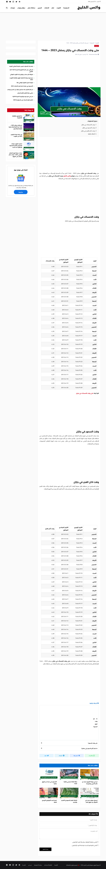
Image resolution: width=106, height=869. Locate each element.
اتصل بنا (24, 865)
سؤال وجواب (21, 7)
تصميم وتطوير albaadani (72, 865)
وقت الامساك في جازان (88, 124)
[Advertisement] (53, 27)
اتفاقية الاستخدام (48, 865)
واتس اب (91, 755)
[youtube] (10, 1)
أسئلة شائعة (92, 133)
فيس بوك (75, 755)
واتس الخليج (67, 175)
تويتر (45, 755)
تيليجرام (61, 755)
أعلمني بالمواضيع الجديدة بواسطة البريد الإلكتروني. (84, 845)
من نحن (30, 865)
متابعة (21, 192)
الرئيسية (56, 865)
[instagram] (13, 1)
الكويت (59, 7)
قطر (53, 7)
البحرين (40, 7)
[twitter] (16, 1)
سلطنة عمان (31, 7)
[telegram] (7, 1)
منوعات (12, 7)
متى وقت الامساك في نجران (84, 393)
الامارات (46, 7)
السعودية (66, 7)
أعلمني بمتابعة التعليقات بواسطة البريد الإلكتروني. (84, 842)
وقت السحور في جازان (89, 127)
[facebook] (19, 1)
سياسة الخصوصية (38, 865)
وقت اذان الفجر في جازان (88, 130)
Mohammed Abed (93, 54)
